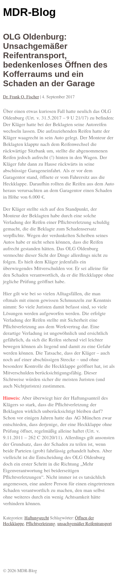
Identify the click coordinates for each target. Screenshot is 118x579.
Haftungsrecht (36, 517)
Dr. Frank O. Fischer (21, 96)
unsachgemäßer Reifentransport (84, 523)
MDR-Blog (29, 12)
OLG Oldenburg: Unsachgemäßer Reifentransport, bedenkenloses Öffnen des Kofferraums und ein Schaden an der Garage (55, 60)
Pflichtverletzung (40, 523)
